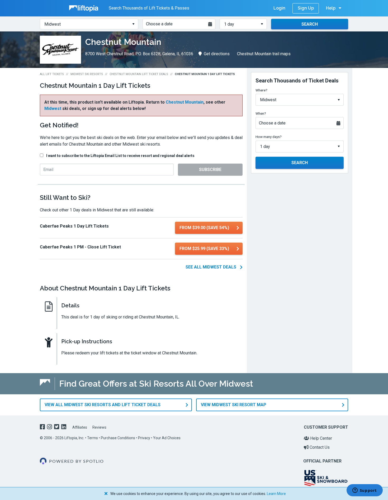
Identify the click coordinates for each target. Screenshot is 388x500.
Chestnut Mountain (185, 102)
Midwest (52, 108)
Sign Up (306, 8)
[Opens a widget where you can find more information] (364, 490)
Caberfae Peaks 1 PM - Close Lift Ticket (80, 246)
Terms (92, 438)
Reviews (99, 427)
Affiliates (79, 427)
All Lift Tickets (52, 74)
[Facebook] (43, 427)
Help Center (320, 438)
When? (260, 113)
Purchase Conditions (118, 438)
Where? (261, 90)
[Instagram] (50, 427)
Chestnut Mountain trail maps (264, 53)
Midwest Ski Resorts (86, 74)
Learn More (276, 494)
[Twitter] (57, 427)
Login (279, 8)
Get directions (217, 53)
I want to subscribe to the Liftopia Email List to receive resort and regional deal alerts (120, 156)
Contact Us (319, 447)
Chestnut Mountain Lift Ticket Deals (139, 74)
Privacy (144, 438)
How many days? (268, 137)
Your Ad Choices (167, 438)
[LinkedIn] (64, 427)
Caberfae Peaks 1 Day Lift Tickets (74, 226)
